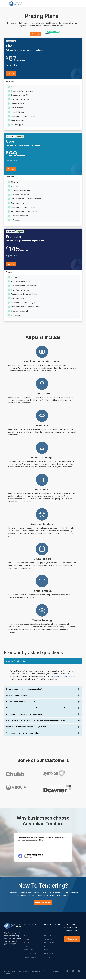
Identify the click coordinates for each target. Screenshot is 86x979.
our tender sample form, (60, 676)
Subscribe (72, 939)
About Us (27, 942)
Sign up (11, 74)
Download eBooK (43, 902)
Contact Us (48, 957)
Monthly (35, 34)
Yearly (49, 33)
